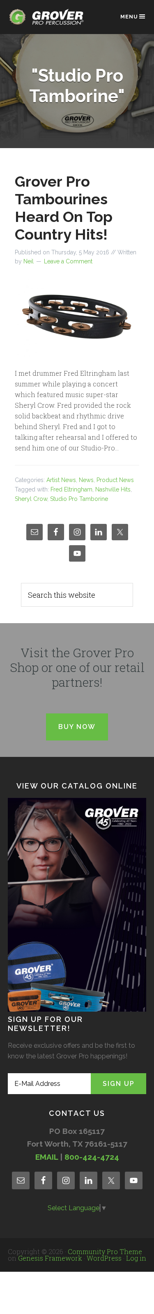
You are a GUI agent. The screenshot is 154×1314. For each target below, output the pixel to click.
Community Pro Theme (105, 1251)
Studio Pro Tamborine (79, 499)
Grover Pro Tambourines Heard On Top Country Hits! (64, 208)
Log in (136, 1258)
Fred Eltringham (71, 489)
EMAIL (46, 1156)
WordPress (104, 1258)
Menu (129, 17)
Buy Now (77, 727)
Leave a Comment (68, 261)
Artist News (61, 480)
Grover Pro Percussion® (49, 21)
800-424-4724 (91, 1156)
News (86, 480)
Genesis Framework (50, 1258)
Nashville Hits (113, 489)
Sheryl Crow (31, 499)
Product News (115, 480)
